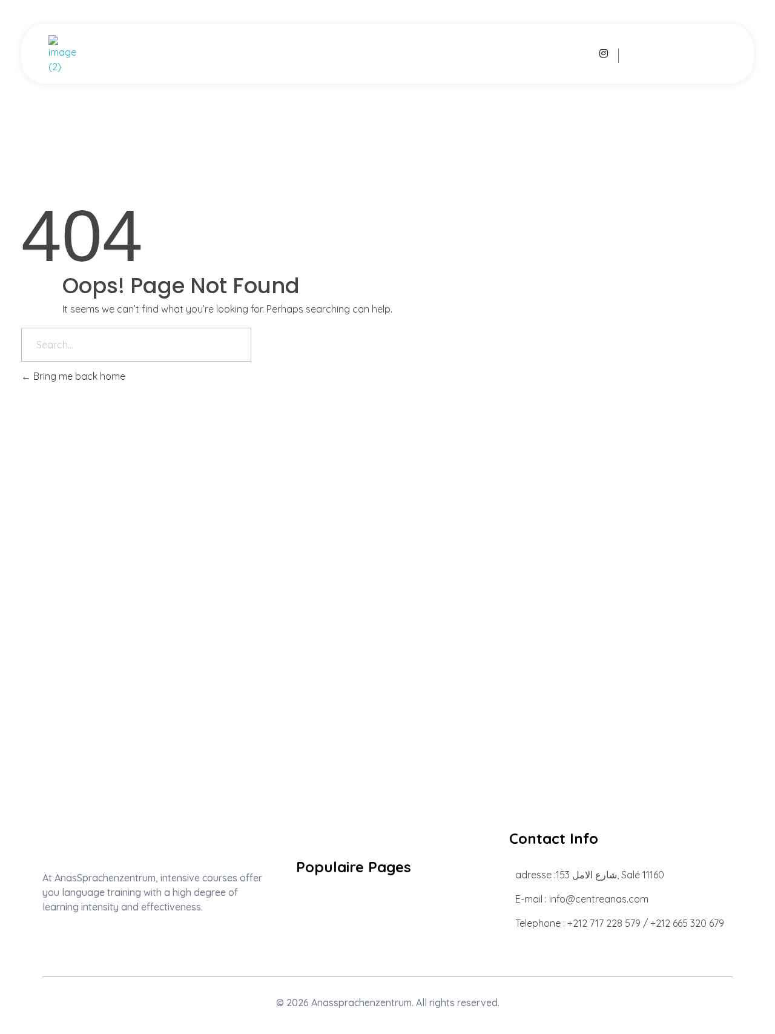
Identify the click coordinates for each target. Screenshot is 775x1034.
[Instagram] (48, 940)
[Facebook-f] (84, 940)
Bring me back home (78, 376)
